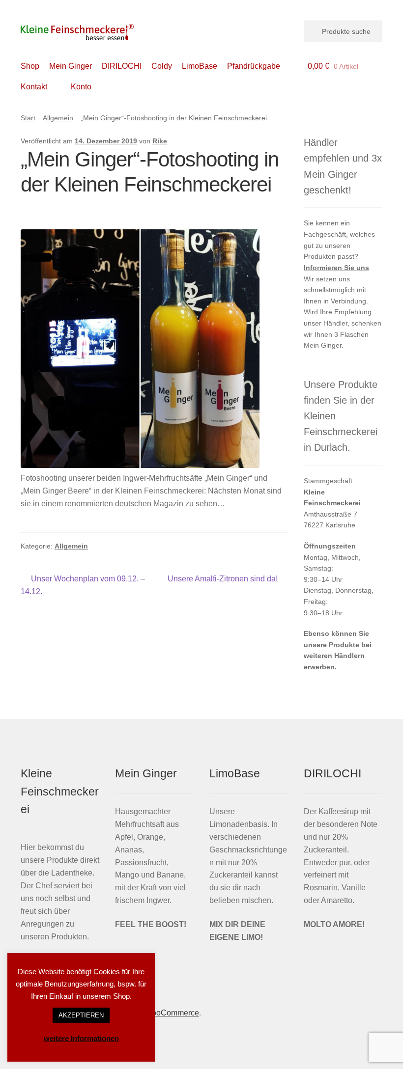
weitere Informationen (81, 1038)
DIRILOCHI (122, 66)
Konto (81, 86)
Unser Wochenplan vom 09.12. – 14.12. (83, 585)
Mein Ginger (70, 66)
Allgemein (58, 118)
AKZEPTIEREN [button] (81, 1015)
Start (28, 118)
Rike (159, 141)
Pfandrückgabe (253, 66)
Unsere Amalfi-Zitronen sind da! (223, 579)
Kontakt (34, 86)
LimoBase (199, 66)
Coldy (161, 66)
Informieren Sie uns (336, 268)
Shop (30, 66)
